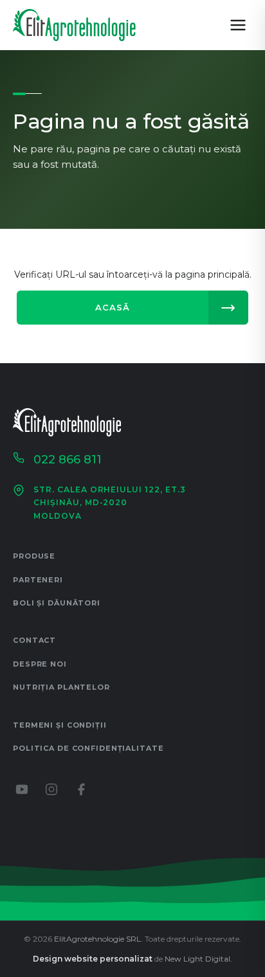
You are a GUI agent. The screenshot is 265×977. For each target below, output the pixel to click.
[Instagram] (51, 789)
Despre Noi (40, 663)
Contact (34, 640)
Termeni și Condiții (60, 725)
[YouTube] (22, 789)
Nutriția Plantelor (61, 687)
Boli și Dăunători (56, 602)
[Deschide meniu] (238, 25)
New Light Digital (197, 959)
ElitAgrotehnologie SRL (97, 939)
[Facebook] (81, 789)
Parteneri (38, 579)
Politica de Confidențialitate (88, 748)
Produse (34, 555)
